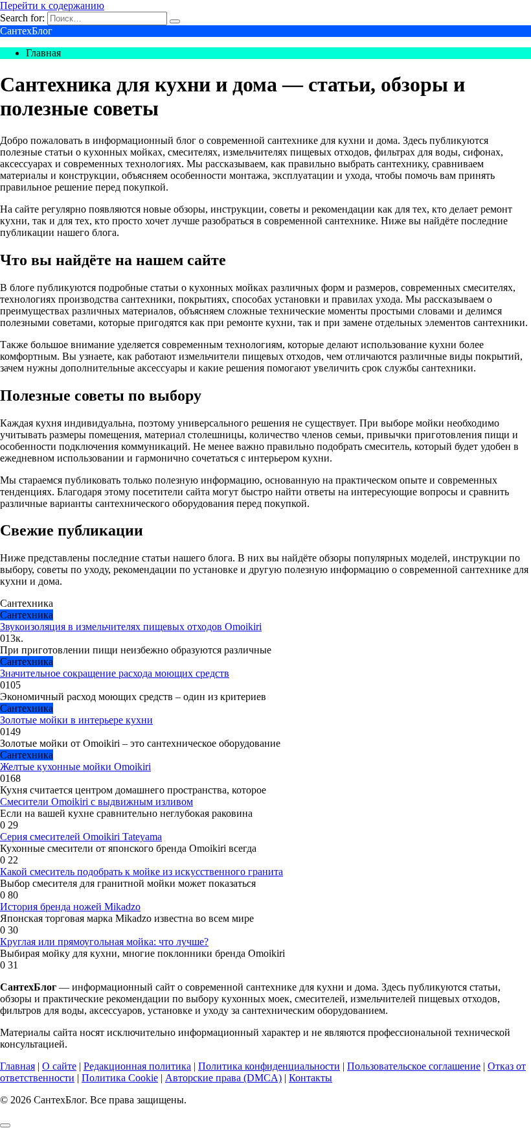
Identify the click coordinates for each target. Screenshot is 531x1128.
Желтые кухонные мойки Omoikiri (75, 766)
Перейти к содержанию (52, 5)
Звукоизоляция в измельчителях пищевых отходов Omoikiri (131, 626)
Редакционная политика (137, 1066)
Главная (17, 1066)
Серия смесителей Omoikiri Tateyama (81, 836)
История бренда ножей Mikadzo (70, 906)
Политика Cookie (120, 1077)
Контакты (310, 1077)
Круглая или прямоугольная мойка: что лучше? (104, 941)
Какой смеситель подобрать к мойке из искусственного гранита (141, 871)
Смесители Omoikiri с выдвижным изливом (96, 801)
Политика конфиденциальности (269, 1066)
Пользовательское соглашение (413, 1066)
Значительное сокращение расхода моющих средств (114, 673)
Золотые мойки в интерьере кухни (76, 719)
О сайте (59, 1066)
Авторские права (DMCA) (223, 1077)
